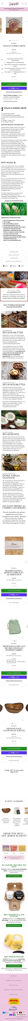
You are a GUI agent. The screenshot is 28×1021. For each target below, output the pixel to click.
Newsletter (13, 994)
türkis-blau (11, 661)
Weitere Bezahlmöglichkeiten (14, 92)
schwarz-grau (21, 661)
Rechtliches (13, 985)
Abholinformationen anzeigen (10, 101)
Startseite (13, 43)
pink (4, 661)
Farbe (14, 658)
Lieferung (14, 258)
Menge (14, 76)
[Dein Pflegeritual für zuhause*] (14, 896)
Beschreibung (14, 602)
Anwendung (14, 251)
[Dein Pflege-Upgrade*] (14, 942)
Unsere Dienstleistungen (13, 989)
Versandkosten (17, 53)
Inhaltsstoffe (14, 255)
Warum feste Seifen (13, 980)
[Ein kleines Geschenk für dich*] (14, 850)
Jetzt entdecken (14, 875)
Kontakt (13, 976)
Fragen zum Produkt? (14, 261)
